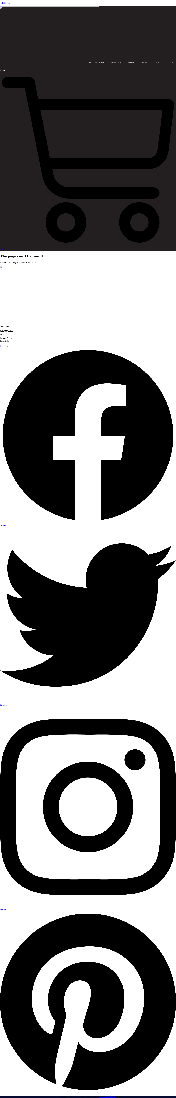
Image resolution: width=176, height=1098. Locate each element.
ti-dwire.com (5, 3)
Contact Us (158, 62)
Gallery (131, 62)
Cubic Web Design (107, 1097)
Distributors (116, 62)
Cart (172, 62)
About (144, 62)
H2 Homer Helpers (96, 62)
